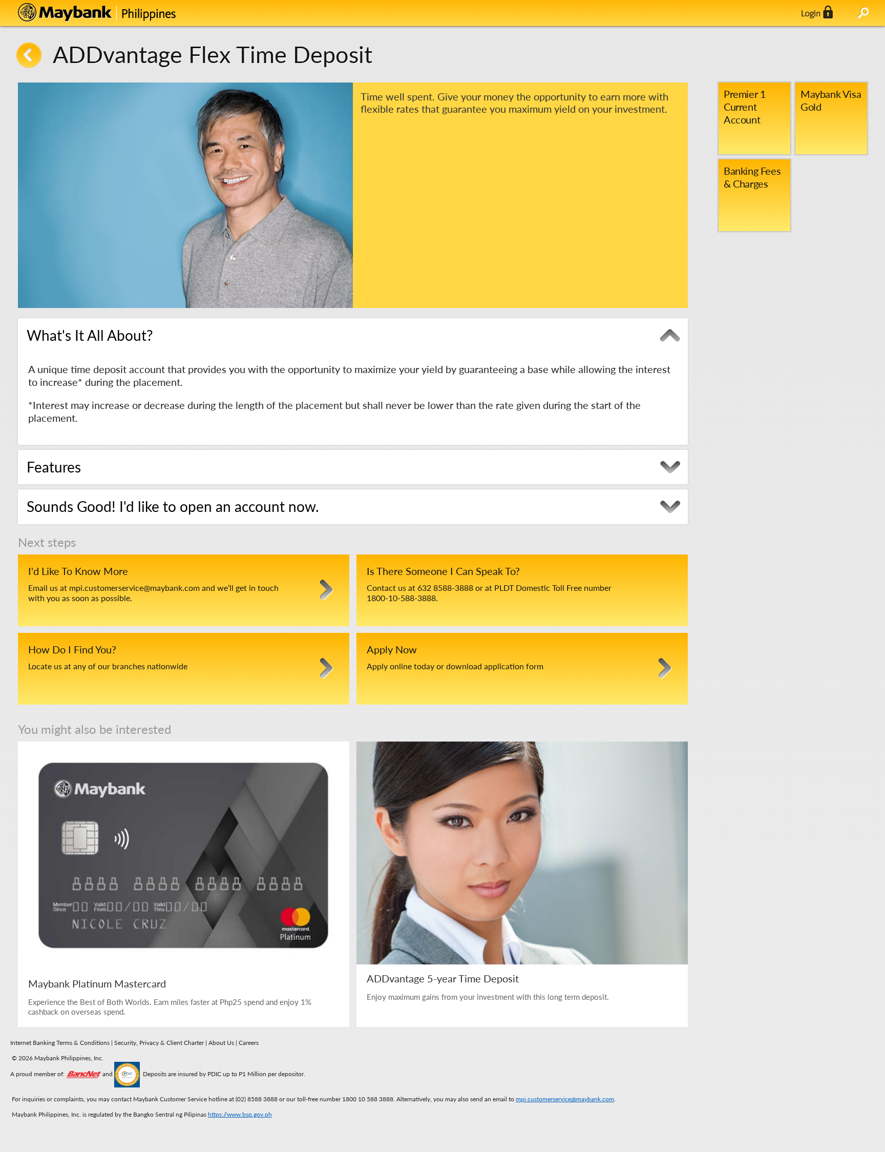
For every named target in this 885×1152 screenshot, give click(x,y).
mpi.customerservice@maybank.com (565, 1099)
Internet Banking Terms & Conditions (60, 1042)
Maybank (120, 13)
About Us (222, 1042)
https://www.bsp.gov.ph (240, 1114)
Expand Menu (863, 13)
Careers (249, 1042)
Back (29, 55)
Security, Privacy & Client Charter (159, 1042)
